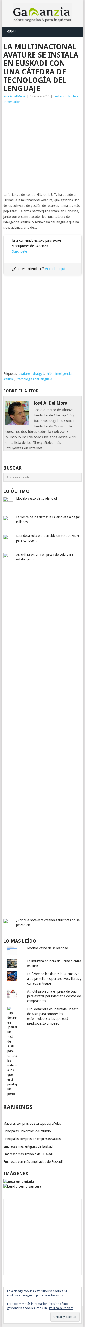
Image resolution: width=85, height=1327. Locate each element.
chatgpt (38, 374)
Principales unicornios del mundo (27, 1131)
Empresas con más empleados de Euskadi (33, 1162)
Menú (11, 32)
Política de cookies (61, 1308)
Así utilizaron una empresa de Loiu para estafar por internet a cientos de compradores (54, 996)
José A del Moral (14, 96)
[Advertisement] (42, 148)
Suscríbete (19, 251)
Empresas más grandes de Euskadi (28, 1154)
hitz (49, 374)
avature (24, 374)
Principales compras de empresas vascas (32, 1139)
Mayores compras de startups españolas (32, 1123)
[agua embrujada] (18, 1181)
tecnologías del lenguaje (34, 379)
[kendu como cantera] (22, 1186)
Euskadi (59, 96)
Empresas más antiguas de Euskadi (28, 1146)
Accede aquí (55, 269)
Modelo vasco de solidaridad (47, 948)
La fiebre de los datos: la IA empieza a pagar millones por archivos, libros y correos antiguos (54, 978)
